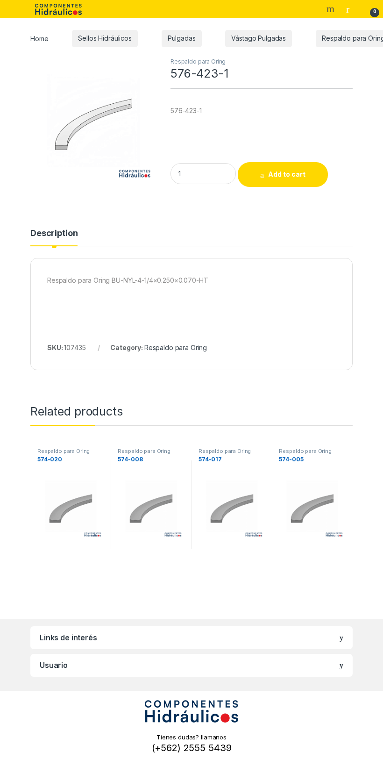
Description (54, 233)
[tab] (54, 237)
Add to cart (286, 174)
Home (39, 38)
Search (331, 9)
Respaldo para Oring (198, 61)
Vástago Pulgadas (258, 38)
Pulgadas (182, 38)
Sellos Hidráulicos (104, 38)
